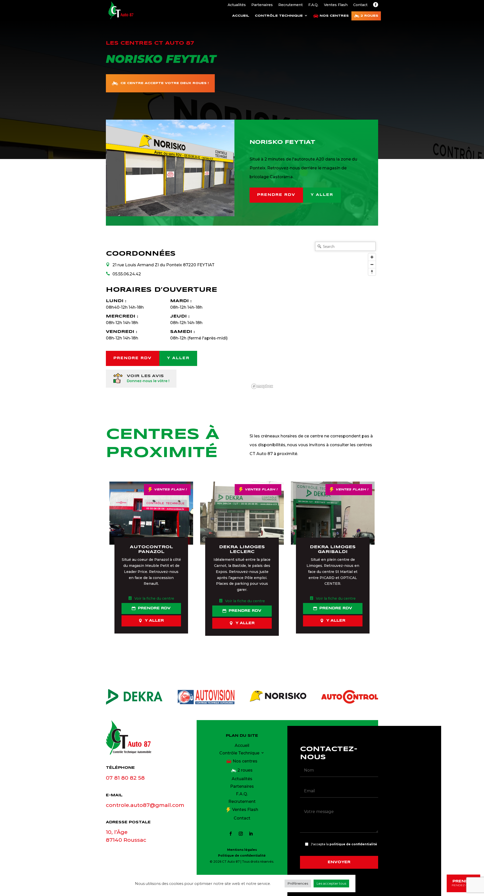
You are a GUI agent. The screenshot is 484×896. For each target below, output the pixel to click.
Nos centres (334, 15)
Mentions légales (242, 850)
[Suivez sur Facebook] (231, 834)
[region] (314, 315)
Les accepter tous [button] (331, 883)
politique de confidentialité (353, 844)
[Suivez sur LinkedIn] (251, 834)
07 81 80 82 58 (125, 778)
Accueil (240, 15)
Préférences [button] (298, 883)
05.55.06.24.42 (126, 274)
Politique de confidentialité (242, 855)
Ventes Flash (336, 5)
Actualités (237, 5)
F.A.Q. (313, 5)
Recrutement (290, 5)
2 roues (369, 15)
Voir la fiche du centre (154, 598)
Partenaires (262, 5)
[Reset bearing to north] (372, 271)
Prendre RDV (276, 195)
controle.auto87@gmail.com (145, 805)
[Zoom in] (372, 257)
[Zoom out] (372, 264)
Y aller (322, 195)
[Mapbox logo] (262, 386)
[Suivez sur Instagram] (241, 834)
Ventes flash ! (170, 489)
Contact (360, 5)
